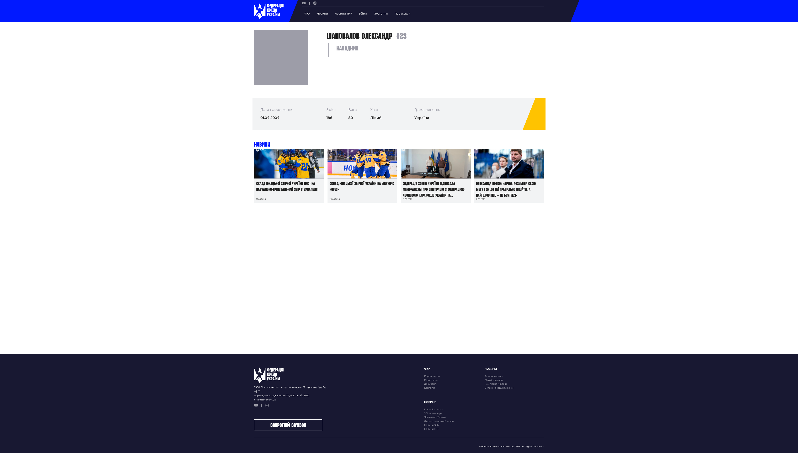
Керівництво (432, 376)
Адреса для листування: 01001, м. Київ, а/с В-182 (281, 395)
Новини (322, 13)
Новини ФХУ (431, 425)
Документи (430, 383)
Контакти (429, 387)
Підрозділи (431, 380)
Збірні (363, 13)
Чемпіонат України (496, 383)
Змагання (381, 13)
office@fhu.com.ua (265, 399)
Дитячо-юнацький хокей (499, 387)
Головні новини (494, 376)
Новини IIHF (343, 13)
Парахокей (402, 13)
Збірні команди (494, 380)
